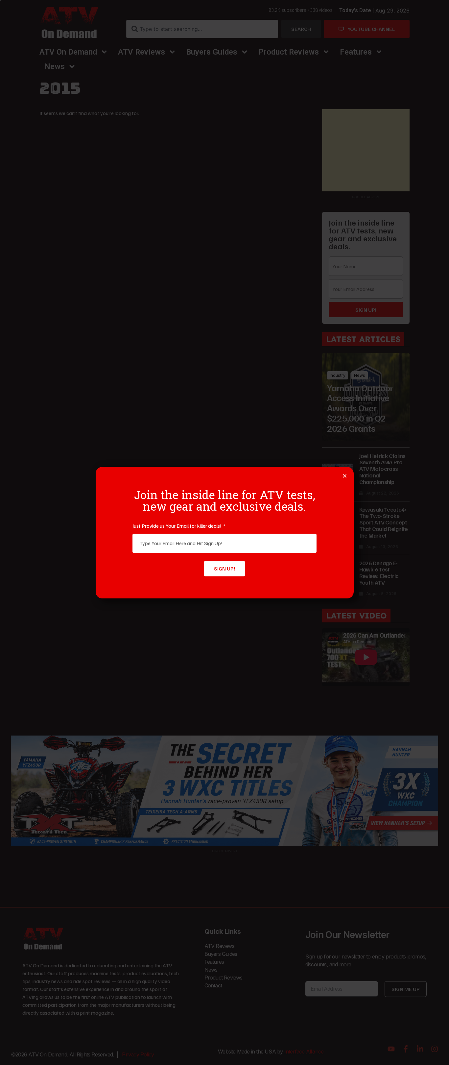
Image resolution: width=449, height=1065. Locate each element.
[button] (344, 475)
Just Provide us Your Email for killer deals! (177, 525)
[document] (224, 532)
